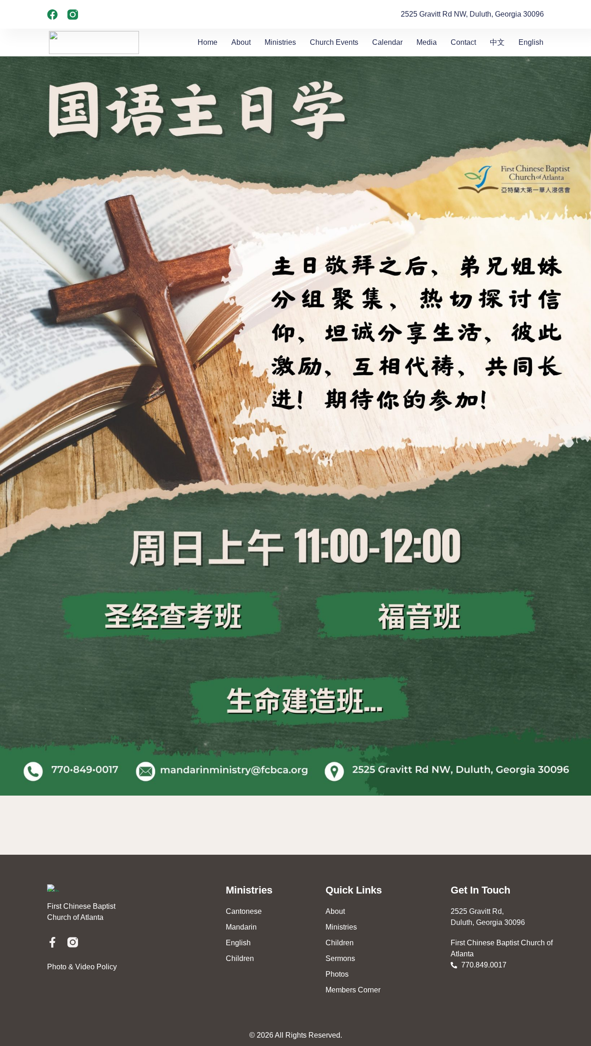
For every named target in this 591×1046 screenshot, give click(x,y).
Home (207, 42)
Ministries (280, 42)
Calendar (387, 42)
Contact (463, 42)
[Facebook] (52, 14)
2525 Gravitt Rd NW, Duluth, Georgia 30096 (472, 14)
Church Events (334, 42)
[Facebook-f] (52, 942)
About (241, 42)
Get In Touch (480, 890)
